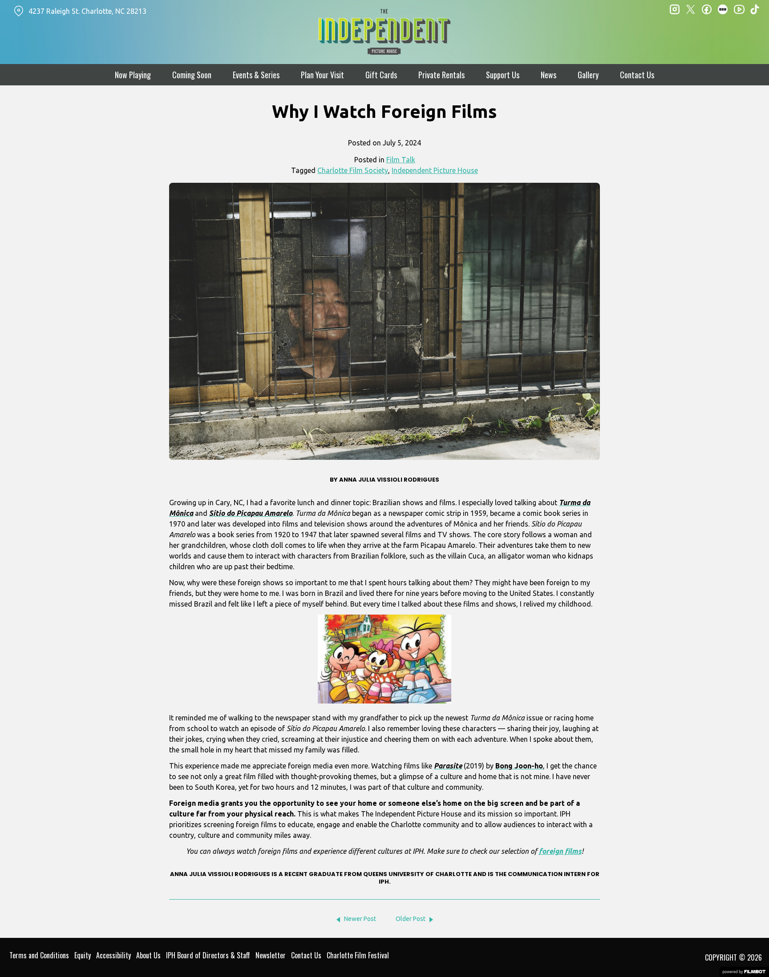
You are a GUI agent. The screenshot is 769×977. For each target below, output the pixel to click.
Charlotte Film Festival (358, 955)
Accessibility (113, 955)
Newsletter (270, 955)
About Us (148, 955)
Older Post (410, 918)
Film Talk (400, 160)
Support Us (502, 74)
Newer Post (360, 918)
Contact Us (637, 74)
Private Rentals (441, 74)
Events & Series (256, 74)
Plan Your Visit (322, 74)
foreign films (560, 851)
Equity (82, 955)
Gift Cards (381, 74)
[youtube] (739, 9)
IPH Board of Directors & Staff (208, 955)
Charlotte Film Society (352, 170)
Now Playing (133, 74)
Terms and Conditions (39, 955)
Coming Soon (191, 74)
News (548, 74)
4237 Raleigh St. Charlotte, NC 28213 (87, 11)
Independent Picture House (435, 170)
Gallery (588, 74)
